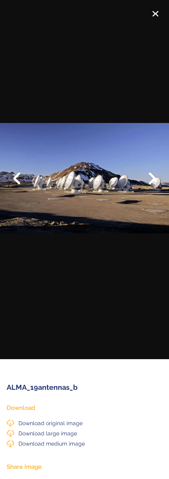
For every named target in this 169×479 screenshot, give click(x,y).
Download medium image (51, 443)
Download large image (47, 433)
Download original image (50, 423)
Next (147, 179)
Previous (21, 172)
